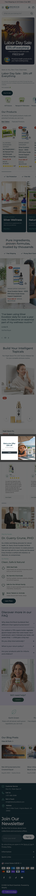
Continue (9, 452)
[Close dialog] (34, 437)
